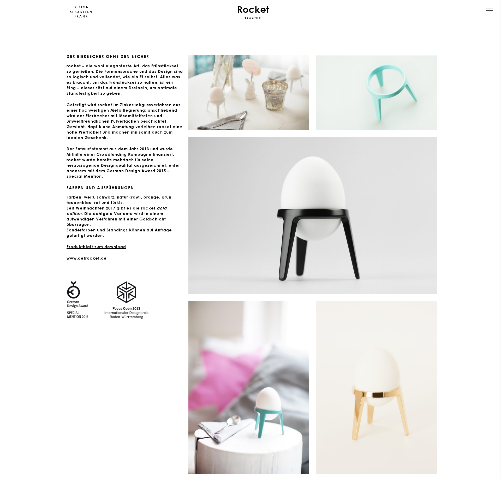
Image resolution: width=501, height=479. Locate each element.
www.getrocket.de (87, 258)
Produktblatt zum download (96, 246)
